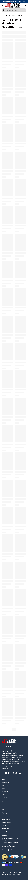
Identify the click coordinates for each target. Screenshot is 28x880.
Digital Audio (5, 788)
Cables (4, 795)
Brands (5, 10)
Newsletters (5, 828)
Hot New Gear (7, 77)
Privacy (18, 874)
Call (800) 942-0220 (10, 846)
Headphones (5, 782)
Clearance (6, 66)
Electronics (5, 785)
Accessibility (4, 876)
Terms (14, 874)
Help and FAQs (6, 816)
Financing (4, 831)
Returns (9, 874)
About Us (4, 810)
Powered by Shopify (16, 872)
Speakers (4, 801)
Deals (4, 71)
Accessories (6, 60)
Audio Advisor (8, 872)
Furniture (4, 798)
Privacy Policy (6, 819)
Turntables (5, 791)
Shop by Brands (6, 822)
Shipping (4, 813)
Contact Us (5, 825)
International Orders (13, 876)
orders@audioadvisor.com (12, 850)
